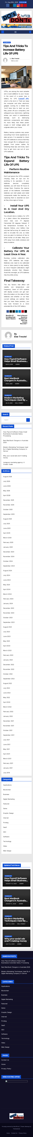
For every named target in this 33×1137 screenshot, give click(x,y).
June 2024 (7, 580)
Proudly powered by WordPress (11, 1126)
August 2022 (7, 683)
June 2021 (6, 744)
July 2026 (6, 481)
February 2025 (8, 542)
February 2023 (8, 655)
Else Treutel (15, 58)
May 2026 (6, 491)
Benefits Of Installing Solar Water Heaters (11, 317)
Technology (7, 42)
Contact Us (5, 1060)
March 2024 (7, 594)
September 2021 (8, 735)
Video (5, 846)
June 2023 (6, 636)
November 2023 (8, 613)
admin (18, 364)
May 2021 (6, 749)
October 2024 (8, 561)
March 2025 (7, 538)
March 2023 (7, 650)
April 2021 (6, 754)
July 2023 (6, 632)
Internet (6, 818)
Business (6, 794)
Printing (5, 822)
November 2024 (8, 556)
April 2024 (6, 589)
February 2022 (8, 711)
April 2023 (6, 646)
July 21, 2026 (10, 924)
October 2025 (7, 509)
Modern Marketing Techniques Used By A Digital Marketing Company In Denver (15, 449)
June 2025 (6, 528)
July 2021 (6, 740)
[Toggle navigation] (15, 32)
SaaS (5, 827)
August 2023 (7, 627)
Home (3, 1064)
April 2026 (6, 495)
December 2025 (8, 500)
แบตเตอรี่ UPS (24, 98)
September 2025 (9, 514)
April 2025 (6, 533)
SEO (4, 832)
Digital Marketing (9, 799)
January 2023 (8, 660)
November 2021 (8, 726)
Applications (7, 785)
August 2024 (7, 570)
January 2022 (8, 716)
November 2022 (8, 669)
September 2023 (9, 622)
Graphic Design (8, 813)
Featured (6, 804)
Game (5, 808)
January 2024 (8, 603)
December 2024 (8, 552)
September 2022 (9, 679)
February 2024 (8, 599)
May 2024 (6, 585)
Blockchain (7, 790)
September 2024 (9, 566)
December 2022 (8, 664)
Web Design (7, 851)
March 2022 (7, 707)
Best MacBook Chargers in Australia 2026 (15, 380)
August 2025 (7, 519)
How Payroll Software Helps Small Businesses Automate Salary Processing (15, 434)
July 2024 (6, 575)
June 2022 (6, 693)
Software (6, 837)
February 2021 (8, 763)
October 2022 (7, 674)
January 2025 (8, 547)
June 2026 (7, 486)
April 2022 (6, 702)
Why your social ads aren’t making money (15, 939)
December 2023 (8, 608)
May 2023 (6, 641)
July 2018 (6, 773)
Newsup (27, 1126)
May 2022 (6, 697)
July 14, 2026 (10, 944)
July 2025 (6, 523)
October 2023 (7, 617)
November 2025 (8, 505)
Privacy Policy (6, 1069)
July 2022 (6, 688)
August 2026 (7, 476)
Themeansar (16, 1128)
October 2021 (7, 730)
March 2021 (7, 758)
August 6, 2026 (11, 903)
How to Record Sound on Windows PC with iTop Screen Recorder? (22, 320)
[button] (27, 32)
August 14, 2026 (11, 883)
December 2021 (8, 721)
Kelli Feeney (19, 403)
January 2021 (7, 768)
